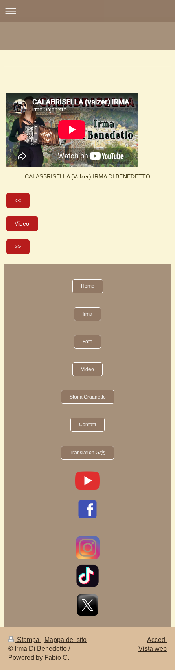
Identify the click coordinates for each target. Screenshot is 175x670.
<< (18, 200)
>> (18, 246)
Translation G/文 (87, 452)
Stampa (28, 639)
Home (87, 286)
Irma (87, 314)
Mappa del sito (65, 639)
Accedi (157, 639)
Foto (87, 342)
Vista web (152, 648)
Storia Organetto (88, 397)
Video (22, 223)
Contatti (87, 424)
